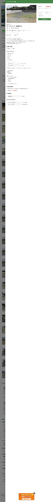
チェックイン (41, 11)
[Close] (7, 1)
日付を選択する (44, 19)
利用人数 (40, 14)
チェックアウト (47, 11)
